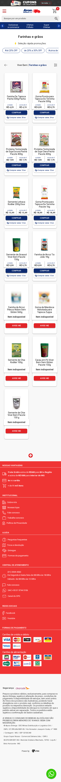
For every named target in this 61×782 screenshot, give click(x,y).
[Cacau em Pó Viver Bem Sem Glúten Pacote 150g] (44, 343)
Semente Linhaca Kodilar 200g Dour (16, 203)
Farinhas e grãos (38, 65)
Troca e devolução (15, 545)
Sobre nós (12, 502)
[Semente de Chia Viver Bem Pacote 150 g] (16, 396)
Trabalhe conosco (16, 518)
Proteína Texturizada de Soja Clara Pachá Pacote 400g (44, 151)
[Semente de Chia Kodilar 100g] (16, 343)
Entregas (12, 550)
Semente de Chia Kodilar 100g (16, 361)
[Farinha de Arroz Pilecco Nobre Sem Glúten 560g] (16, 296)
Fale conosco (13, 512)
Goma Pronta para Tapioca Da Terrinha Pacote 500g (44, 99)
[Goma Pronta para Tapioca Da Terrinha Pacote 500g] (44, 80)
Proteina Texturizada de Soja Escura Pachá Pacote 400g (16, 151)
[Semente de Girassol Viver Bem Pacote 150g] (16, 238)
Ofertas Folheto (29, 26)
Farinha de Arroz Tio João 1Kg (45, 255)
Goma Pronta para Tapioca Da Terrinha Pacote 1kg (44, 204)
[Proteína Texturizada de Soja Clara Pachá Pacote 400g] (44, 132)
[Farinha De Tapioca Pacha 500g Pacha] (16, 80)
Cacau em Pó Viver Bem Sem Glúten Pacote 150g (44, 362)
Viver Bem (22, 65)
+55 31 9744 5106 (20, 590)
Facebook (10, 613)
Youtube (11, 618)
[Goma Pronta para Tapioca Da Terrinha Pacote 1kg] (44, 185)
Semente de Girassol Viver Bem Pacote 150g (16, 257)
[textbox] (30, 18)
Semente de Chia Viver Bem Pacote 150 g (16, 415)
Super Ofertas (46, 26)
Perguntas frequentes (17, 539)
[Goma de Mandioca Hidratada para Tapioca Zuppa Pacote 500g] (44, 296)
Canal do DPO (14, 596)
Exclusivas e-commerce (13, 26)
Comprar (16, 113)
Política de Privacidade (17, 523)
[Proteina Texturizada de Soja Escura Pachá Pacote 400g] (16, 132)
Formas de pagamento (18, 555)
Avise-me (16, 326)
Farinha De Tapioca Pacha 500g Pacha (16, 97)
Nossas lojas (13, 507)
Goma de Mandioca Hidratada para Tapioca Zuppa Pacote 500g (44, 311)
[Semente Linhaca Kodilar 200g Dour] (16, 185)
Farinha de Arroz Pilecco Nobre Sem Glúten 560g (16, 309)
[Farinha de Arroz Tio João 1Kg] (44, 238)
